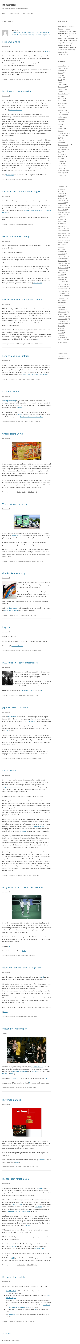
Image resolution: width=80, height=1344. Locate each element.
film (30, 1083)
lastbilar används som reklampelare (31, 417)
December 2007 (62, 205)
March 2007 (61, 226)
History (19, 650)
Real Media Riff (37, 283)
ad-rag (12, 1074)
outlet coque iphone (34, 35)
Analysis (19, 875)
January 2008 (62, 203)
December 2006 (62, 233)
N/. (14, 22)
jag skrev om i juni (37, 1067)
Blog (59, 75)
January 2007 (62, 231)
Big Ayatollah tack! (11, 1099)
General (26, 421)
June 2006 (61, 247)
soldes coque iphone (21, 35)
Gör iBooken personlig (13, 573)
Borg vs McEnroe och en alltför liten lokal (23, 887)
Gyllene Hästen (62, 103)
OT (59, 126)
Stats (59, 152)
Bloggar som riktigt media (15, 1178)
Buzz (59, 82)
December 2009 (62, 186)
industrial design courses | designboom (35, 374)
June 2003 (61, 330)
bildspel (4, 1074)
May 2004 (61, 305)
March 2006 (61, 254)
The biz (60, 163)
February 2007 (62, 228)
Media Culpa (10, 175)
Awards (60, 73)
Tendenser (61, 161)
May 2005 (61, 277)
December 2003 (62, 316)
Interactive (61, 110)
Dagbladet (35, 1071)
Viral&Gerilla (61, 170)
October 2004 (62, 293)
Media (19, 179)
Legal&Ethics (28, 344)
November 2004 (62, 291)
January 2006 (62, 258)
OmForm (60, 122)
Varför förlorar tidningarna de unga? (21, 191)
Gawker (5, 1012)
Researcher (9, 4)
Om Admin (62, 356)
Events (60, 96)
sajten (17, 1162)
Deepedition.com (63, 54)
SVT (13, 1258)
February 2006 (62, 256)
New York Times (17, 1204)
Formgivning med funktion (15, 355)
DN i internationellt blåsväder (17, 91)
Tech (18, 615)
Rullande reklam (10, 391)
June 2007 (61, 219)
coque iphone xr (45, 35)
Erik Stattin (38, 1207)
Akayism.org (12, 1314)
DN (38, 339)
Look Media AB (16, 535)
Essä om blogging (11, 41)
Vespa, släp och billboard (15, 504)
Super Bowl (61, 156)
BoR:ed (60, 77)
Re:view (60, 142)
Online (19, 79)
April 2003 (61, 335)
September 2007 (63, 212)
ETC (46, 1078)
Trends (60, 168)
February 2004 (62, 312)
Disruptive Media (63, 94)
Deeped (68, 29)
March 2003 (61, 337)
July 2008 (60, 189)
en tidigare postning (9, 401)
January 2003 (62, 342)
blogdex (40, 1188)
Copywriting (61, 87)
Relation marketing (63, 145)
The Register (32, 721)
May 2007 (61, 221)
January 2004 (62, 314)
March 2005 (61, 282)
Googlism (23, 831)
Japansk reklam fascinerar (15, 707)
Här (36, 1309)
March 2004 (61, 309)
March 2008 (61, 198)
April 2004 (61, 307)
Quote (23, 1016)
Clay (7, 730)
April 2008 (61, 196)
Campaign (20, 421)
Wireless (60, 175)
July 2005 (60, 272)
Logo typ (6, 627)
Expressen (23, 1071)
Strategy (60, 154)
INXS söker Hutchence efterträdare (20, 662)
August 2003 (61, 326)
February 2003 (62, 340)
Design (19, 379)
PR (23, 1088)
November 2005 (62, 263)
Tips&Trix (23, 615)
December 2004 (62, 289)
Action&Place (21, 561)
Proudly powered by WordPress (11, 1340)
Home (4, 14)
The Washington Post (37, 826)
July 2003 (60, 328)
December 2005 (62, 261)
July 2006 (60, 244)
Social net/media (63, 149)
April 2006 (61, 251)
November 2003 (62, 319)
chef (42, 977)
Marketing (25, 379)
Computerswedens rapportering (12, 787)
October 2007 (62, 210)
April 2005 (61, 279)
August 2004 (61, 298)
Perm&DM (61, 128)
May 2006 (61, 249)
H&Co (59, 105)
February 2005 (62, 284)
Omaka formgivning (12, 433)
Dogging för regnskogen (14, 1028)
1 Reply (4, 1033)
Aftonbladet (15, 1071)
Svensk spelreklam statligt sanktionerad (22, 299)
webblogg (13, 1246)
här (10, 946)
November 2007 (62, 207)
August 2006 (61, 242)
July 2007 (60, 217)
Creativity (20, 1321)
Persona (60, 131)
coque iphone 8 (30, 32)
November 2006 (62, 235)
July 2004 (60, 300)
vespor (20, 414)
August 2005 (61, 270)
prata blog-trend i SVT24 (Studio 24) (19, 1211)
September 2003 (63, 323)
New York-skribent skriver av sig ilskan (21, 967)
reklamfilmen (12, 717)
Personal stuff (26, 79)
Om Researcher (14, 14)
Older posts (6, 1333)
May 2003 (61, 333)
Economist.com (39, 1248)
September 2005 (63, 268)
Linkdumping (62, 115)
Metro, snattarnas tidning (15, 236)
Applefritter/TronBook (11, 610)
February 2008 (62, 200)
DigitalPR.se (61, 45)
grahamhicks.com (12, 608)
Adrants (19, 408)
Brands (19, 1167)
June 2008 (61, 191)
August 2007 (61, 214)
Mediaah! (28, 1225)
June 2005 (61, 275)
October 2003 (62, 321)
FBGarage (61, 98)
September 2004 (63, 296)
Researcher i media (28, 14)
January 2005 (62, 286)
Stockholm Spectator (15, 110)
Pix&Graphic (25, 650)
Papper (47, 51)
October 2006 (62, 238)
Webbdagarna (62, 173)
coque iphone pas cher (19, 32)
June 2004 (61, 303)
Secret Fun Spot (11, 1291)
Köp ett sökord (9, 770)
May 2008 (61, 193)
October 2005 (62, 265)
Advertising (20, 344)
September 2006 (63, 240)
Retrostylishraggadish (13, 1276)
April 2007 (61, 224)
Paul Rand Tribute (17, 646)
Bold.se (24, 951)
